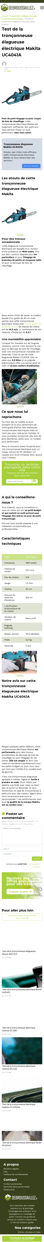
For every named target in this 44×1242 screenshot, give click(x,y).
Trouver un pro (18, 891)
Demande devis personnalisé (16, 1187)
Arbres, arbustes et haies (29, 1232)
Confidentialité (33, 864)
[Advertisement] (22, 291)
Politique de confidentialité (16, 1174)
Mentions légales (11, 1169)
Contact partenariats (13, 1184)
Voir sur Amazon (31, 166)
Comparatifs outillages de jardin (23, 16)
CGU (6, 1171)
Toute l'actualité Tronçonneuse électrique (22, 916)
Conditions (36, 867)
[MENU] (42, 8)
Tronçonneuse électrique (12, 19)
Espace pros (9, 1189)
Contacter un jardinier (22, 1238)
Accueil (5, 16)
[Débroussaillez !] (18, 7)
